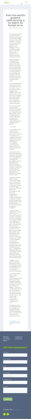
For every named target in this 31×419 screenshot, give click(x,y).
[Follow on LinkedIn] (4, 414)
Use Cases (6, 339)
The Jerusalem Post (14, 321)
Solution (6, 337)
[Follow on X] (7, 414)
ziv (11, 28)
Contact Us (18, 337)
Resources (18, 339)
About (5, 341)
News (21, 28)
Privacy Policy (17, 409)
